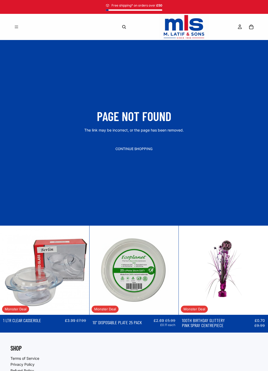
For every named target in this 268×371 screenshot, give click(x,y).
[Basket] (251, 27)
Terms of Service (24, 358)
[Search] (124, 27)
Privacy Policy (22, 364)
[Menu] (16, 27)
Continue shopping (134, 148)
